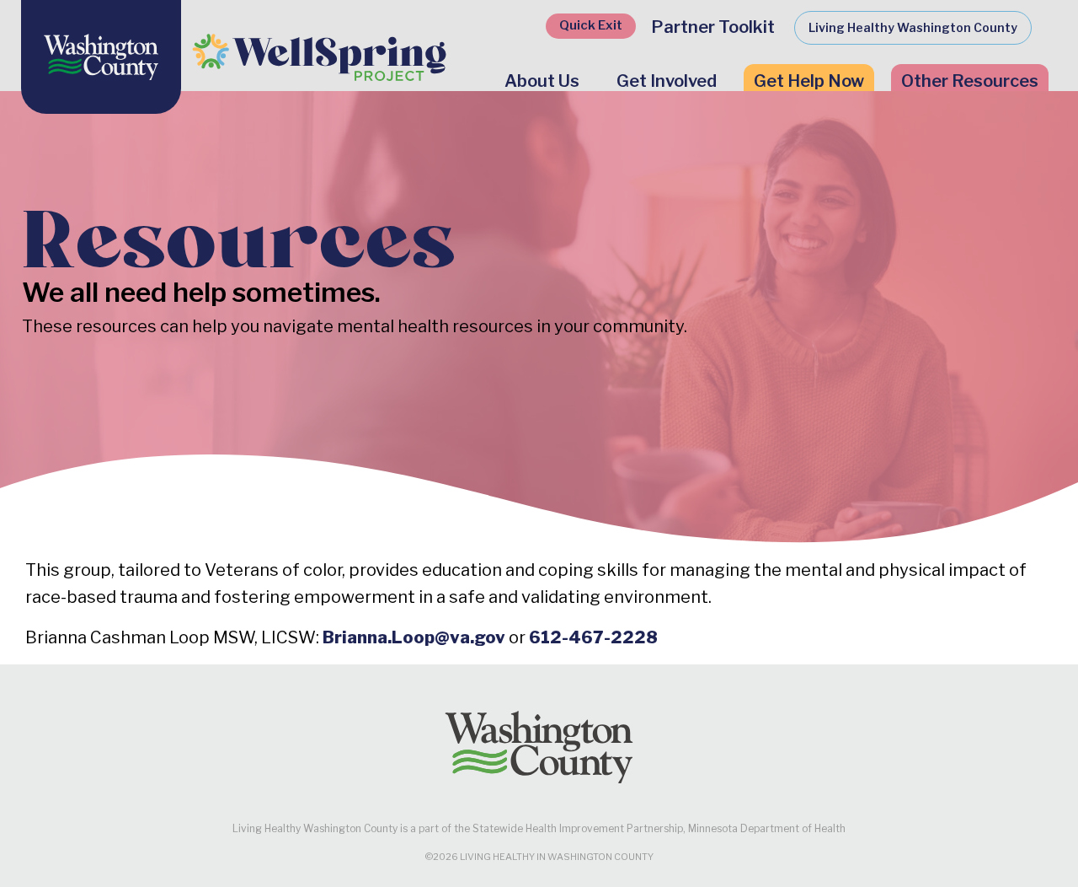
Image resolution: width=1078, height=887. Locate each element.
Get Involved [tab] (666, 81)
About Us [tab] (541, 81)
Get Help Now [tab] (809, 81)
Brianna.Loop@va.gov (414, 637)
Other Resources (969, 81)
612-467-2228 (593, 637)
